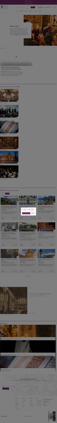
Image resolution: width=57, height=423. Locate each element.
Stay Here (32, 213)
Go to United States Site (26, 213)
